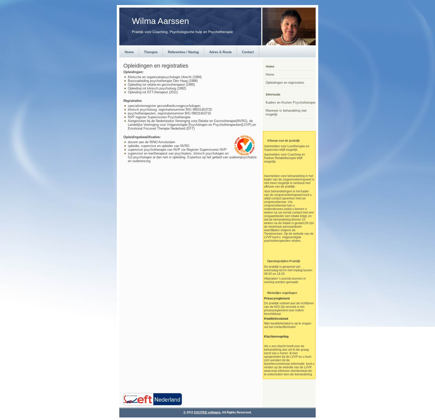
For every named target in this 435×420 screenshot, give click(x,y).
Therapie (151, 52)
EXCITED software (207, 412)
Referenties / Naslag (183, 52)
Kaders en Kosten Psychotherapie (290, 102)
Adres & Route (220, 52)
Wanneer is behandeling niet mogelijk (286, 112)
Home (129, 52)
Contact (248, 52)
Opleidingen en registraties (285, 82)
